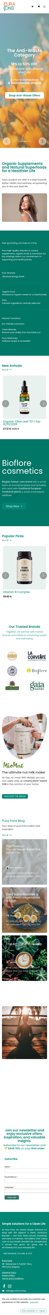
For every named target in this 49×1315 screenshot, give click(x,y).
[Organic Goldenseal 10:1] (24, 397)
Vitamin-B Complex (16, 592)
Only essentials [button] (28, 1311)
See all (5, 369)
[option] (24, 403)
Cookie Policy (34, 1302)
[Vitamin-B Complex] (24, 567)
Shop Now (13, 506)
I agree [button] (42, 1311)
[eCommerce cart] (32, 6)
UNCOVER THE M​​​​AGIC (15, 796)
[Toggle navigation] (44, 6)
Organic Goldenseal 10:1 (19, 421)
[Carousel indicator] (20, 141)
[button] (5, 403)
